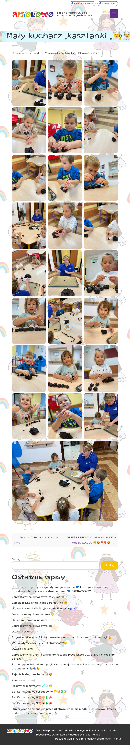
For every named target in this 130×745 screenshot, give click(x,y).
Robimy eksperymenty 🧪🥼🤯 (32, 686)
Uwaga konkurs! (22, 631)
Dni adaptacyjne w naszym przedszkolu (37, 620)
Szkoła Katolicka (84, 3)
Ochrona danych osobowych (93, 739)
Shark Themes (91, 735)
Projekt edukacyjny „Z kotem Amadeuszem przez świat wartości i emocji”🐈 (62, 637)
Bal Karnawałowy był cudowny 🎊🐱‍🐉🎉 (39, 692)
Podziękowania (64, 739)
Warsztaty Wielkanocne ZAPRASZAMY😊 (40, 643)
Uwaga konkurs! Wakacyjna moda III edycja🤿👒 (44, 608)
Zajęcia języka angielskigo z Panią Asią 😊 (40, 603)
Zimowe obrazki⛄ (24, 680)
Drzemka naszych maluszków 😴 (33, 614)
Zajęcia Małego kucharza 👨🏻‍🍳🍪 (32, 674)
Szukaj (16, 559)
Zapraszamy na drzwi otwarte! (32, 626)
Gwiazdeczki (33, 53)
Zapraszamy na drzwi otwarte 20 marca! (38, 597)
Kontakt (119, 739)
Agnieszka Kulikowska (61, 53)
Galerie (19, 53)
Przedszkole (109, 3)
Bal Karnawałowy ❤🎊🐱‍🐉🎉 (32, 697)
